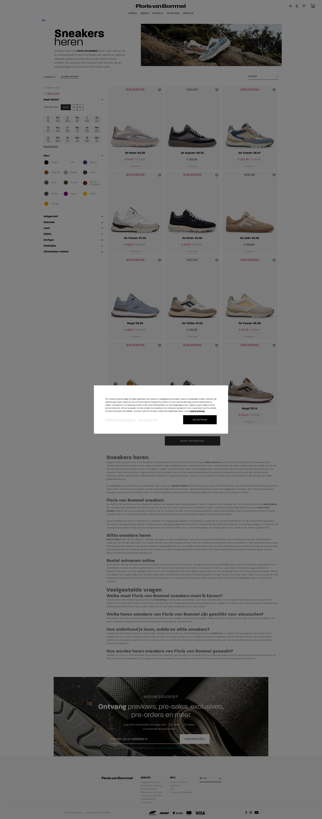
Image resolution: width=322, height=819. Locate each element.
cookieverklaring (197, 411)
